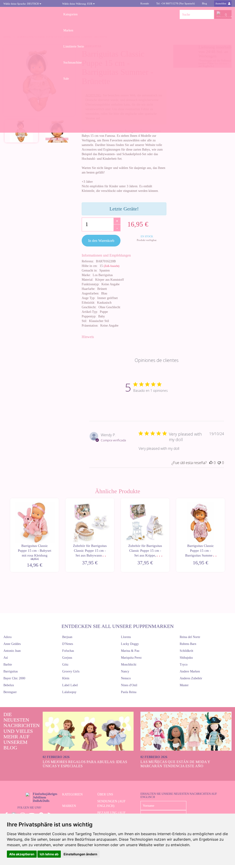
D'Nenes (67, 644)
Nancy (125, 671)
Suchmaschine (72, 62)
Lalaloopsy (69, 692)
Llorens (126, 637)
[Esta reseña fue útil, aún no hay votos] (211, 462)
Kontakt (144, 3)
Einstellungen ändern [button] (80, 854)
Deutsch (21, 3)
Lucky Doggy (130, 644)
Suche (210, 14)
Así (5, 657)
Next (225, 535)
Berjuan (67, 637)
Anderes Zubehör (191, 678)
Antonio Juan (12, 650)
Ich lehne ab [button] (49, 854)
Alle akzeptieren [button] (21, 854)
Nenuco (126, 678)
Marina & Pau (130, 650)
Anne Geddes (12, 644)
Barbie (7, 664)
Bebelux (8, 685)
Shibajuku (186, 657)
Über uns (105, 794)
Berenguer (10, 692)
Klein (65, 678)
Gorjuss (67, 657)
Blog (204, 3)
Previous (9, 535)
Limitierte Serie (73, 46)
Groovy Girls (70, 671)
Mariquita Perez (131, 657)
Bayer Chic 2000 (14, 678)
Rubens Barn (188, 644)
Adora (7, 637)
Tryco (183, 664)
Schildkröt (186, 650)
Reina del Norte (190, 637)
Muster (184, 685)
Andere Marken (190, 671)
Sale (66, 78)
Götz (65, 664)
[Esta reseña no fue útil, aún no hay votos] (219, 462)
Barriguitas (10, 671)
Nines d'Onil (129, 685)
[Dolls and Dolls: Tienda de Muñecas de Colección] (29, 14)
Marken (68, 30)
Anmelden (221, 3)
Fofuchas (68, 650)
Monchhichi (128, 664)
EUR (77, 3)
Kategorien (70, 14)
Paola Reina (128, 692)
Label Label (70, 685)
